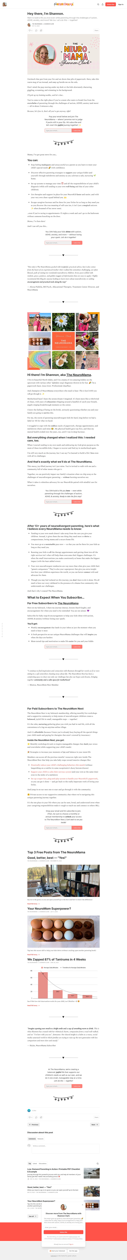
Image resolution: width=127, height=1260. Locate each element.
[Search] (98, 4)
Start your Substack (58, 1251)
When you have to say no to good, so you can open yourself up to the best (52, 1190)
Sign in (120, 4)
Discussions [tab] (42, 1163)
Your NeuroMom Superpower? (41, 1201)
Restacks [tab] (40, 1139)
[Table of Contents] (2, 630)
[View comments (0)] (36, 30)
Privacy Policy (78, 1239)
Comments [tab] (32, 1139)
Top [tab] (30, 1163)
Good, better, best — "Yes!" (39, 1187)
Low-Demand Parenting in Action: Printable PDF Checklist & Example (53, 1170)
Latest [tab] (35, 1163)
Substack (54, 1256)
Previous (35, 1125)
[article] (63, 1175)
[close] (82, 1204)
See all (31, 1216)
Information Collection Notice (63, 1239)
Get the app (73, 1251)
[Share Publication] (103, 4)
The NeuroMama (78, 375)
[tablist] (36, 1139)
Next (93, 1125)
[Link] (24, 160)
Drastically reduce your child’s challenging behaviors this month (58, 765)
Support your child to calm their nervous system (51, 771)
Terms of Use (73, 1237)
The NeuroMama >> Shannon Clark (43, 24)
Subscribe (110, 4)
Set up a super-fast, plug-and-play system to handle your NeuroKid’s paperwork (64, 778)
